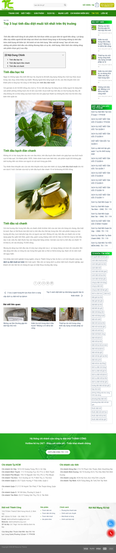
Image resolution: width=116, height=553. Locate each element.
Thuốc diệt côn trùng (48, 513)
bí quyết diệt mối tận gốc (100, 257)
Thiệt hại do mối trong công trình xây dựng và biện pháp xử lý (71, 325)
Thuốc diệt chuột (47, 516)
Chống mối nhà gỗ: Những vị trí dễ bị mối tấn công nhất (104, 90)
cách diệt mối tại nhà (98, 275)
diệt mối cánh (96, 319)
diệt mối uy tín (96, 360)
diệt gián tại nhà (97, 297)
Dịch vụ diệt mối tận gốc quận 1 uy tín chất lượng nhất (100, 151)
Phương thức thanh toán (69, 510)
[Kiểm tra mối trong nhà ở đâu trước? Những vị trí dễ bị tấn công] (43, 314)
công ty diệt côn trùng (99, 282)
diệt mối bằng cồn (98, 312)
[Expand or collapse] (63, 55)
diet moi (107, 293)
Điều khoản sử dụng (68, 516)
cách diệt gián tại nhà (99, 264)
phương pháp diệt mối (99, 399)
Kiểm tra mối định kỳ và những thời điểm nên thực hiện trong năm (105, 74)
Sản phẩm (39, 13)
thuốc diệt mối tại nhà (99, 415)
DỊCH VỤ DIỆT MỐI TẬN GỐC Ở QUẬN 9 (100, 181)
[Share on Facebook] (35, 283)
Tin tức (95, 13)
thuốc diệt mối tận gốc (99, 419)
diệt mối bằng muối (98, 315)
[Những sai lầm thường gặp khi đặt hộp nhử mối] (15, 314)
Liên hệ (104, 13)
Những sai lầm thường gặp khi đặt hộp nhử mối (15, 324)
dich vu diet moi (97, 293)
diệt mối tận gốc (97, 352)
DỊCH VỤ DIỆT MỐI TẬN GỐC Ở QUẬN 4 (100, 135)
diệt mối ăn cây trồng (98, 363)
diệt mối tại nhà (97, 341)
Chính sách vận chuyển (69, 513)
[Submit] (65, 5)
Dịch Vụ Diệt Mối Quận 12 (101, 202)
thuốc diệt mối (96, 408)
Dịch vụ (51, 13)
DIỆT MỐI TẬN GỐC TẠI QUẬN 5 (100, 142)
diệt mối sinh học (97, 330)
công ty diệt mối (97, 286)
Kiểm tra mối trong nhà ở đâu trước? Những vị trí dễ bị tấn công (42, 325)
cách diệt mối (96, 268)
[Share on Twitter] (39, 283)
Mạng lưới (63, 13)
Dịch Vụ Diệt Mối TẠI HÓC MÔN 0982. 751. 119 (101, 244)
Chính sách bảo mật (68, 519)
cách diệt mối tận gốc (99, 279)
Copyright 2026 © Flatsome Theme (14, 547)
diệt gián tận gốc (97, 301)
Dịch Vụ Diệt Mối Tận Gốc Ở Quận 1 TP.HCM (101, 113)
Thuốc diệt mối (46, 510)
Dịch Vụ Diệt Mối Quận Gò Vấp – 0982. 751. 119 (101, 229)
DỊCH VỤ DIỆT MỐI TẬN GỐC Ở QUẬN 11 (100, 196)
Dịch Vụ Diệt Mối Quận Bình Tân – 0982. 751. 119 (101, 215)
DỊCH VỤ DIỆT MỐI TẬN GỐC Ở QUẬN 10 (100, 189)
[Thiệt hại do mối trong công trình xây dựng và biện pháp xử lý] (71, 314)
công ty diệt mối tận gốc (100, 290)
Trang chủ (13, 13)
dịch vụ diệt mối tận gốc (99, 382)
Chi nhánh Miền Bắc (79, 13)
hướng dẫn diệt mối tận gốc (101, 385)
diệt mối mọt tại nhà (98, 323)
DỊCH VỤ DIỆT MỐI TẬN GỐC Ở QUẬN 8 (100, 174)
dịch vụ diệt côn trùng (99, 367)
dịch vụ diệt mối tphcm (99, 374)
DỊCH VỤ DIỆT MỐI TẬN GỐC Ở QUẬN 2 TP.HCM (100, 120)
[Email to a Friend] (43, 283)
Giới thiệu (25, 13)
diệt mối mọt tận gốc (98, 326)
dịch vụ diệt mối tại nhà (99, 378)
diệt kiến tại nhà (97, 304)
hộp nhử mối (96, 389)
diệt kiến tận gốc (97, 308)
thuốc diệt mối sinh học (99, 412)
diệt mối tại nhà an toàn (99, 345)
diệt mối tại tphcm (98, 349)
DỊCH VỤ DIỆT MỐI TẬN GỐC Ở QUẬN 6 (100, 159)
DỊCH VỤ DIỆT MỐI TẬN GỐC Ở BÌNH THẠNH (100, 222)
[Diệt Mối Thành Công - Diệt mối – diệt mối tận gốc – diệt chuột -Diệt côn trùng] (16, 5)
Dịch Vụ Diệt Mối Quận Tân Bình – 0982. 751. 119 (101, 208)
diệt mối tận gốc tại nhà (99, 356)
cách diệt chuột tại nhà (99, 260)
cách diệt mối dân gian (99, 271)
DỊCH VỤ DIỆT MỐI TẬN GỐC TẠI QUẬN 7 (100, 167)
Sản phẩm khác (47, 519)
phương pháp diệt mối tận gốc (100, 403)
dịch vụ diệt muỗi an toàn (13, 262)
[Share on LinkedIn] (52, 283)
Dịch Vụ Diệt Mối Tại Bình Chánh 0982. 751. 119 (101, 237)
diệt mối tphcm (97, 338)
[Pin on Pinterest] (48, 283)
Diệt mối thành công (98, 334)
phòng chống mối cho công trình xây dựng (101, 394)
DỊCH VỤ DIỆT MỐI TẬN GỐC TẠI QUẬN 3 (100, 128)
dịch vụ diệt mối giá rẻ (99, 371)
